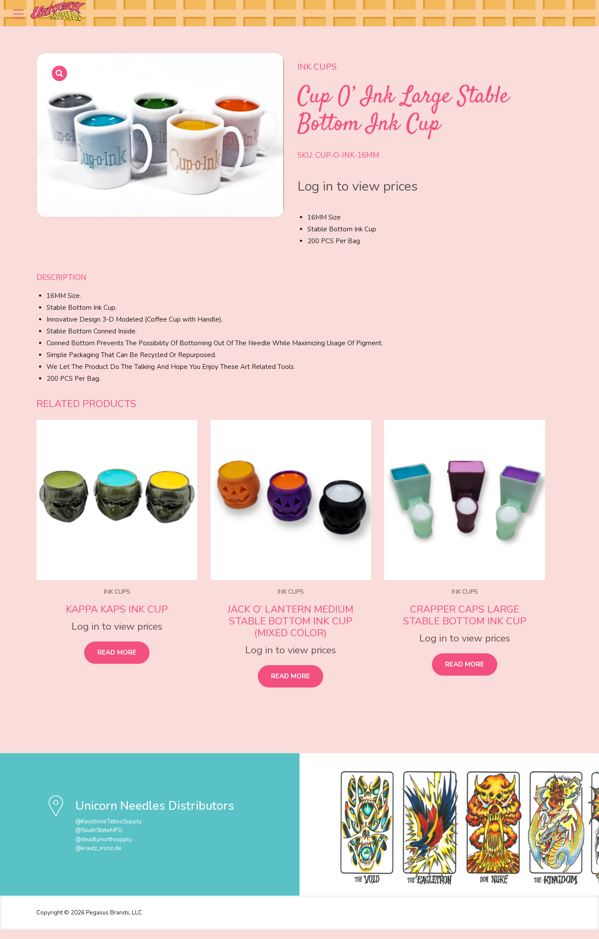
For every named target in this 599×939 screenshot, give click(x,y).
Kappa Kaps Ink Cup (117, 609)
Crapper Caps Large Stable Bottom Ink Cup (465, 615)
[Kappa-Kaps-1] (116, 500)
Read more (116, 652)
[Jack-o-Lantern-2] (290, 500)
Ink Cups (317, 67)
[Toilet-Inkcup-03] (464, 500)
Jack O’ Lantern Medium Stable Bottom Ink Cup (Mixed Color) (290, 621)
